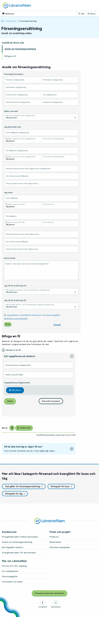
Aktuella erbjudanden (60, 547)
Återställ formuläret (51, 401)
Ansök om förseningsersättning (20, 49)
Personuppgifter (10, 576)
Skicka (10, 401)
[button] (38, 356)
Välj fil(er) (16, 390)
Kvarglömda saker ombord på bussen (20, 536)
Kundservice (11, 21)
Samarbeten (55, 542)
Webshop (17, 13)
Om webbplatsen (10, 571)
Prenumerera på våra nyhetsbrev (51, 593)
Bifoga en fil (10, 56)
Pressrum (54, 536)
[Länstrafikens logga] (17, 5)
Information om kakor (12, 581)
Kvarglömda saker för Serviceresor (19, 552)
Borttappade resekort (12, 547)
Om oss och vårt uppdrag (14, 566)
